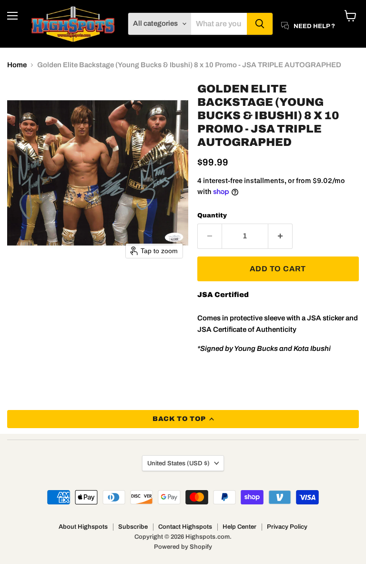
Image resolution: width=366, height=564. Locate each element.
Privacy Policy (287, 526)
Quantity (212, 215)
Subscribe (133, 526)
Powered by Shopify (183, 546)
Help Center (239, 526)
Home (17, 65)
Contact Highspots (185, 526)
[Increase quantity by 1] (280, 236)
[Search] (260, 24)
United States (178, 463)
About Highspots (83, 526)
